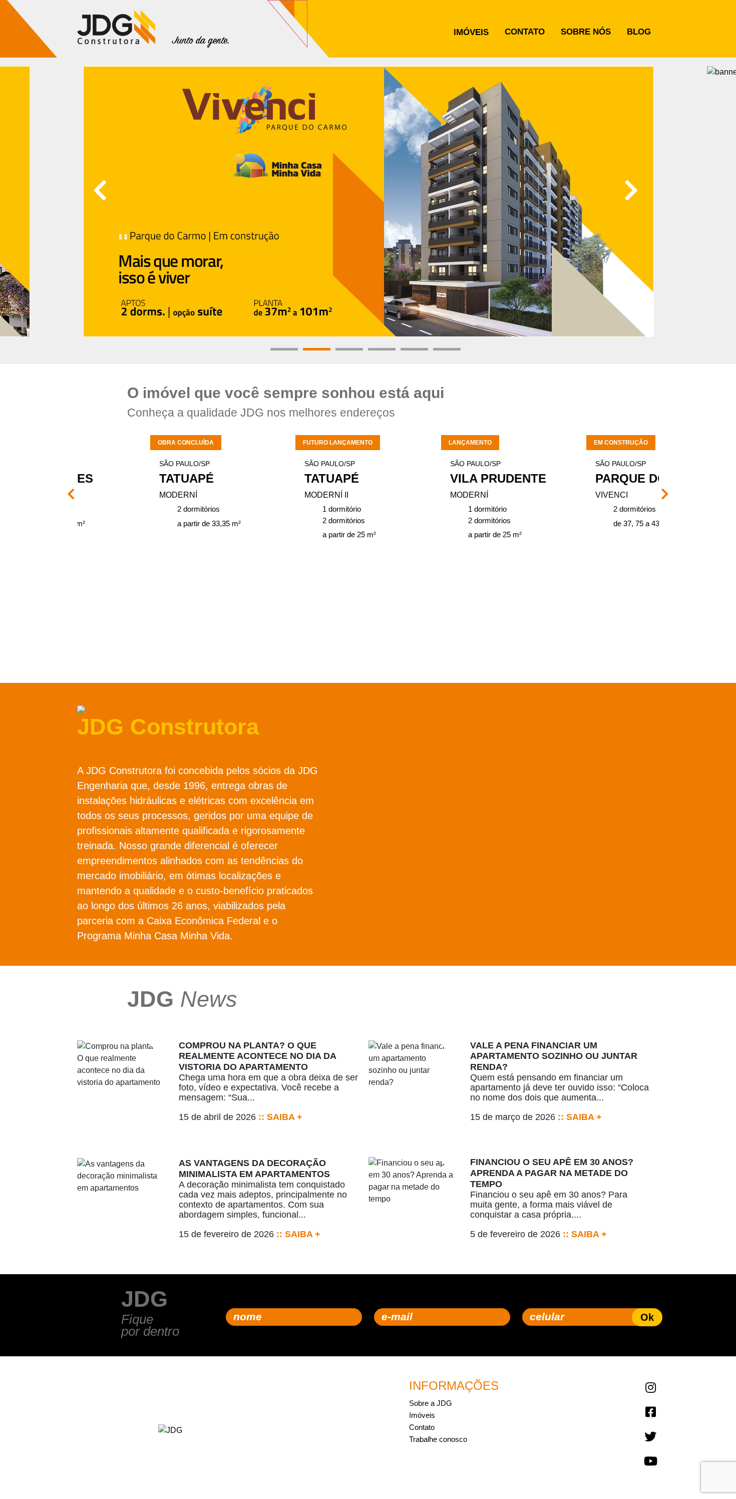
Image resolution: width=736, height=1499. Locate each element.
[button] (284, 349)
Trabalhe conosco (438, 1439)
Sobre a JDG (430, 1403)
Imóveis (471, 32)
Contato (525, 32)
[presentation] (100, 191)
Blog (639, 32)
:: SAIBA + (279, 1117)
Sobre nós (586, 32)
